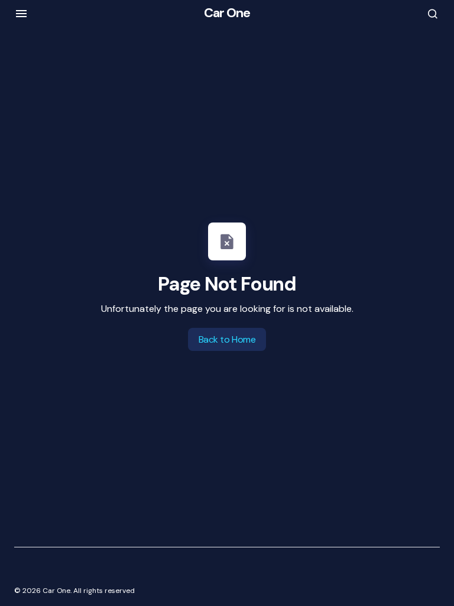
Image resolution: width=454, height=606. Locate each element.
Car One (227, 12)
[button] (21, 14)
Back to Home (227, 339)
